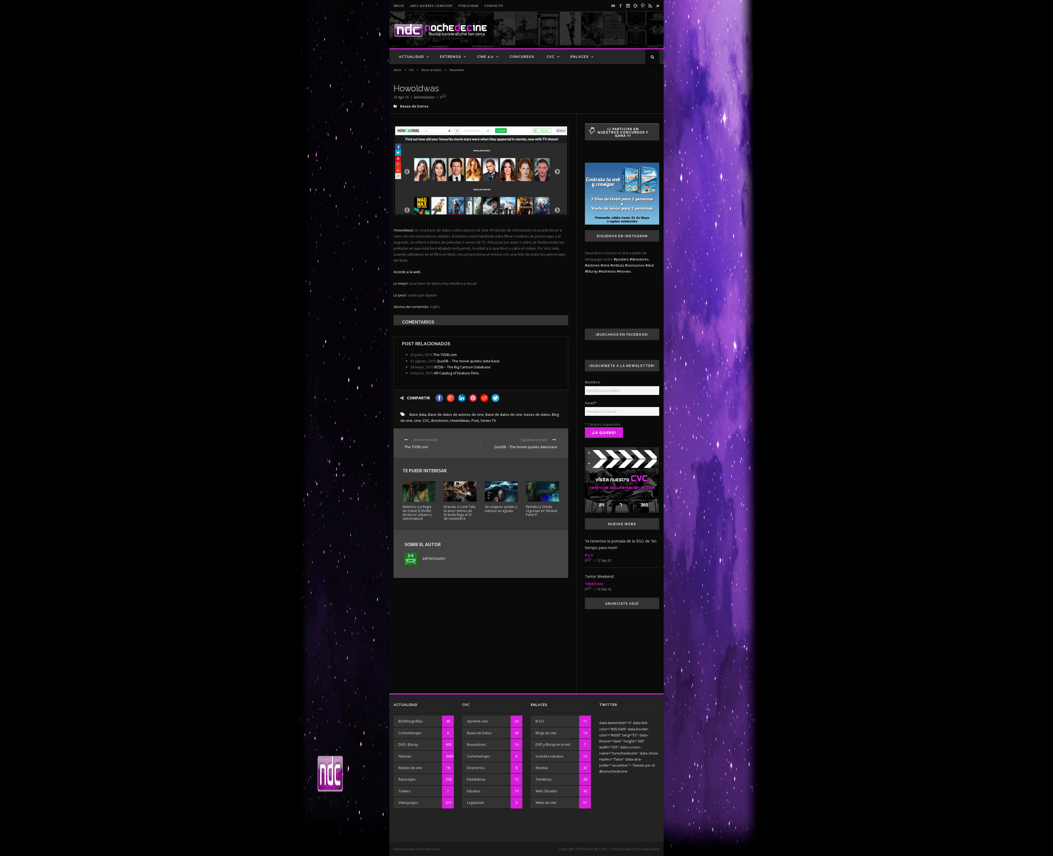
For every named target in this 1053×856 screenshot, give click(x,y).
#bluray (591, 271)
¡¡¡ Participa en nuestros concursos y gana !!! (623, 132)
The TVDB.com (445, 354)
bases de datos (537, 414)
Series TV (488, 420)
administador (424, 97)
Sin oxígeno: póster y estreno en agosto (501, 508)
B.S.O (589, 555)
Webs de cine (546, 802)
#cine (605, 265)
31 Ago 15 (401, 97)
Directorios (476, 767)
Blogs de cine (546, 733)
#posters (621, 259)
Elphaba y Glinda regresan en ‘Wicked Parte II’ (541, 510)
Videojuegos (408, 802)
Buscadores (476, 744)
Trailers (404, 791)
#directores (639, 259)
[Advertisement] (595, 34)
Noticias (404, 756)
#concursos (634, 265)
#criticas (617, 265)
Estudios (473, 791)
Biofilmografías (410, 721)
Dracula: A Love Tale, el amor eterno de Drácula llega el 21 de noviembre (460, 512)
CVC (550, 57)
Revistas (542, 767)
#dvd (649, 265)
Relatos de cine (410, 767)
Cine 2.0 (485, 57)
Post (475, 420)
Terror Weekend (599, 576)
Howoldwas (460, 420)
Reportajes (406, 779)
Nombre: (593, 382)
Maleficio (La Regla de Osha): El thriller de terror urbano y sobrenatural (417, 512)
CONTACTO (493, 6)
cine (417, 420)
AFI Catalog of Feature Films (456, 373)
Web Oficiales (546, 791)
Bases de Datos (431, 70)
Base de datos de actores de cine (456, 414)
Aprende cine (477, 721)
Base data (417, 414)
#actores (592, 265)
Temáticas (594, 584)
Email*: (591, 402)
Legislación (475, 802)
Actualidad (411, 57)
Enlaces (579, 57)
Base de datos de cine (503, 414)
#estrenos (607, 271)
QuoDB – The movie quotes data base (468, 360)
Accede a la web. (407, 271)
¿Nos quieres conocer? (431, 6)
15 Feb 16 (604, 589)
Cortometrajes (409, 733)
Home (397, 70)
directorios (440, 420)
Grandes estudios (549, 756)
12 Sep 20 (604, 560)
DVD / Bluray (408, 744)
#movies (624, 271)
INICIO (399, 6)
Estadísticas (476, 779)
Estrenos (450, 57)
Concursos (521, 57)
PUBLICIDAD (468, 6)
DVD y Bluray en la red (553, 744)
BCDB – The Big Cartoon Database (462, 367)
